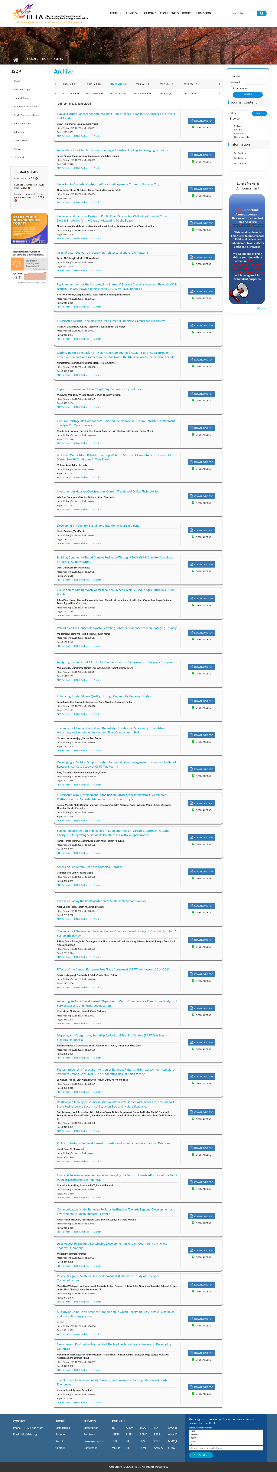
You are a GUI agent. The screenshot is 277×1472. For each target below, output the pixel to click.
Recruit (59, 1441)
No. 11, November (94, 93)
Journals (150, 13)
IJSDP (45, 59)
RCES (157, 1441)
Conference (90, 1448)
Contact (60, 1448)
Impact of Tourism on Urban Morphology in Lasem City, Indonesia (100, 389)
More (261, 308)
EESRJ (157, 1434)
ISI (127, 1441)
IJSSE (143, 1441)
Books (186, 13)
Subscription (91, 1428)
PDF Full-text (63, 136)
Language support (94, 1441)
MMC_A (173, 1441)
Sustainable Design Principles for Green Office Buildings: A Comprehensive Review (111, 320)
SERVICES (90, 1421)
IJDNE (143, 1448)
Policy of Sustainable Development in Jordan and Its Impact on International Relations (113, 1143)
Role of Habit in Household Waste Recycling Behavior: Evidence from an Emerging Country (117, 628)
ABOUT (59, 1421)
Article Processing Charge (26, 115)
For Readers (240, 153)
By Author (239, 133)
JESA (143, 1428)
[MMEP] (226, 1434)
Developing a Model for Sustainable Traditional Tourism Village (98, 525)
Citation (97, 136)
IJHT (114, 1441)
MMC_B (173, 1448)
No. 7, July (190, 93)
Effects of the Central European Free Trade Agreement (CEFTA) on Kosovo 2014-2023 (113, 969)
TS (113, 1428)
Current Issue (20, 140)
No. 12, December (70, 93)
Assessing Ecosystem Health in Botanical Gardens (89, 866)
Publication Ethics (22, 123)
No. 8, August (166, 93)
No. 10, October (118, 93)
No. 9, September (142, 93)
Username (235, 76)
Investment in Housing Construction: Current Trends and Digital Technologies (108, 491)
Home (15, 59)
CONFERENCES (169, 13)
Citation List (19, 157)
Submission (203, 13)
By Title (238, 130)
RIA (156, 1428)
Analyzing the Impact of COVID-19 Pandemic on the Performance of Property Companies (116, 662)
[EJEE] (226, 1441)
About (114, 13)
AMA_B (172, 1428)
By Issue (238, 126)
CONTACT (19, 1421)
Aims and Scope (22, 89)
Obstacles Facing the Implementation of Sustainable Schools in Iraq (101, 901)
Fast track (89, 1434)
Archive (17, 149)
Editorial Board (21, 98)
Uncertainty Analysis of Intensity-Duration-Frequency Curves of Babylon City (108, 184)
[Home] (50, 13)
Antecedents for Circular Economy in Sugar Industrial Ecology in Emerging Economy (112, 150)
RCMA (143, 1434)
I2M (128, 1448)
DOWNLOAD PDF (203, 121)
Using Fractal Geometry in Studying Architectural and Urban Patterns (102, 252)
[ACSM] (226, 1438)
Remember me (240, 88)
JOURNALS (118, 1421)
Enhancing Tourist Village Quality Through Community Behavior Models (104, 696)
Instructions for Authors (25, 106)
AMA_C (172, 1434)
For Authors (240, 158)
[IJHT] (226, 1431)
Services (131, 13)
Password (235, 82)
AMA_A (158, 1448)
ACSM (129, 1428)
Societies (60, 1434)
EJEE (129, 1434)
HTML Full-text (81, 136)
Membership (62, 1428)
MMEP (116, 1448)
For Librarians (240, 163)
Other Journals (241, 137)
